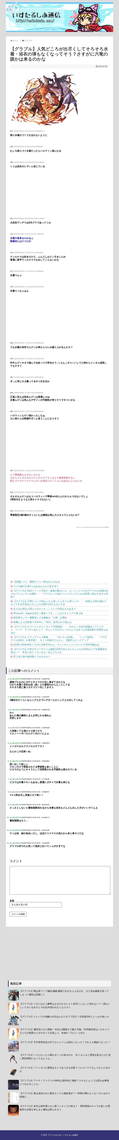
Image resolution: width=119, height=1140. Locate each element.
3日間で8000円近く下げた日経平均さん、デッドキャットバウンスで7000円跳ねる (56, 644)
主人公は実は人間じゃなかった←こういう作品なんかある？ (44, 609)
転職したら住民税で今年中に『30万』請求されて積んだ (42, 622)
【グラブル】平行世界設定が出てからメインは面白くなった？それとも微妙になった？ (65, 1042)
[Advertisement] (59, 193)
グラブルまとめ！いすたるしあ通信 (63, 1135)
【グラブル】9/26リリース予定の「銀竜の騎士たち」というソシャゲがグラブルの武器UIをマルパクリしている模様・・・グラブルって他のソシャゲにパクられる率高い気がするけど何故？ (59, 594)
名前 (12, 900)
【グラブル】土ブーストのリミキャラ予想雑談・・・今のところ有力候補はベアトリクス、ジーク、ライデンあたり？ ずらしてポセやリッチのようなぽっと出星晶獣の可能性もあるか (59, 629)
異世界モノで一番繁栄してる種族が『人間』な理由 (40, 617)
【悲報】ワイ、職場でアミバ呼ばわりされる (36, 582)
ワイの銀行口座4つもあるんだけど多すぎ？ (36, 586)
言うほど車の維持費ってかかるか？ (32, 656)
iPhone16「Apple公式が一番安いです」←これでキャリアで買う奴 (48, 613)
